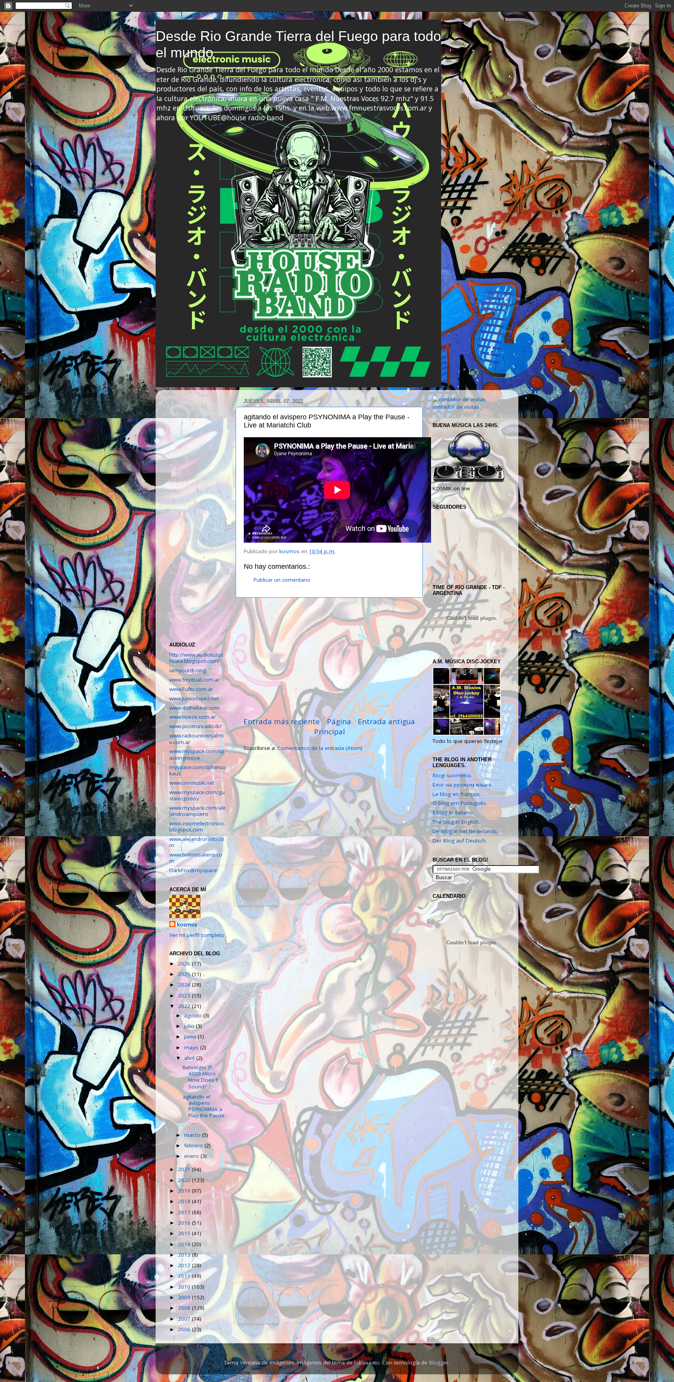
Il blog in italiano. (453, 812)
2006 (185, 1329)
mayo (192, 1047)
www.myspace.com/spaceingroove (196, 754)
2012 (185, 1265)
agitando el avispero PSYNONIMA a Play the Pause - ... (204, 1109)
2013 (185, 1254)
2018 (185, 1201)
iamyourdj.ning (187, 670)
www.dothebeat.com (194, 707)
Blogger (439, 1362)
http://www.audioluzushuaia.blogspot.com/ (196, 657)
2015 (185, 1233)
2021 (185, 1169)
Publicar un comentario (282, 579)
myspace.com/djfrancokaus (197, 770)
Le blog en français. (457, 794)
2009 (185, 1297)
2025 (185, 974)
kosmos (187, 924)
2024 (185, 984)
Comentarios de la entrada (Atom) (319, 748)
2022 (185, 1006)
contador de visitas (456, 406)
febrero (194, 1145)
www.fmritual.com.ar (194, 679)
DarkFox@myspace (193, 870)
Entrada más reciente (281, 721)
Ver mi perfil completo (196, 935)
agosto (193, 1015)
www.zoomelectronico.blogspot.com (197, 826)
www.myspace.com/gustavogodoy (197, 795)
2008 (185, 1307)
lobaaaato (367, 1362)
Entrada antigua (386, 721)
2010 (185, 1286)
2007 (185, 1318)
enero (192, 1155)
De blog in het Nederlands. (465, 831)
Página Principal (332, 726)
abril (190, 1057)
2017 (185, 1212)
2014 (185, 1244)
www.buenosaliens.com (195, 857)
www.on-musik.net (191, 782)
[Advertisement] (329, 657)
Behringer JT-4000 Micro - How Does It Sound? (201, 1077)
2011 (185, 1275)
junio (191, 1036)
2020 (185, 1180)
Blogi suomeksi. (452, 775)
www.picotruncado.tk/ (195, 726)
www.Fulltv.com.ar (191, 689)
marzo (193, 1134)
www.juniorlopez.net (194, 698)
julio (190, 1025)
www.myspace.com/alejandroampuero (197, 810)
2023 (185, 995)
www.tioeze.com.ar (192, 716)
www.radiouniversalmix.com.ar (196, 738)
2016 (185, 1222)
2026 (185, 963)
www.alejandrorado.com (196, 842)
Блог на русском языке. (463, 784)
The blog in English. (456, 821)
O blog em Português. (460, 803)
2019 (185, 1190)
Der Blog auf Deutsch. (460, 840)
